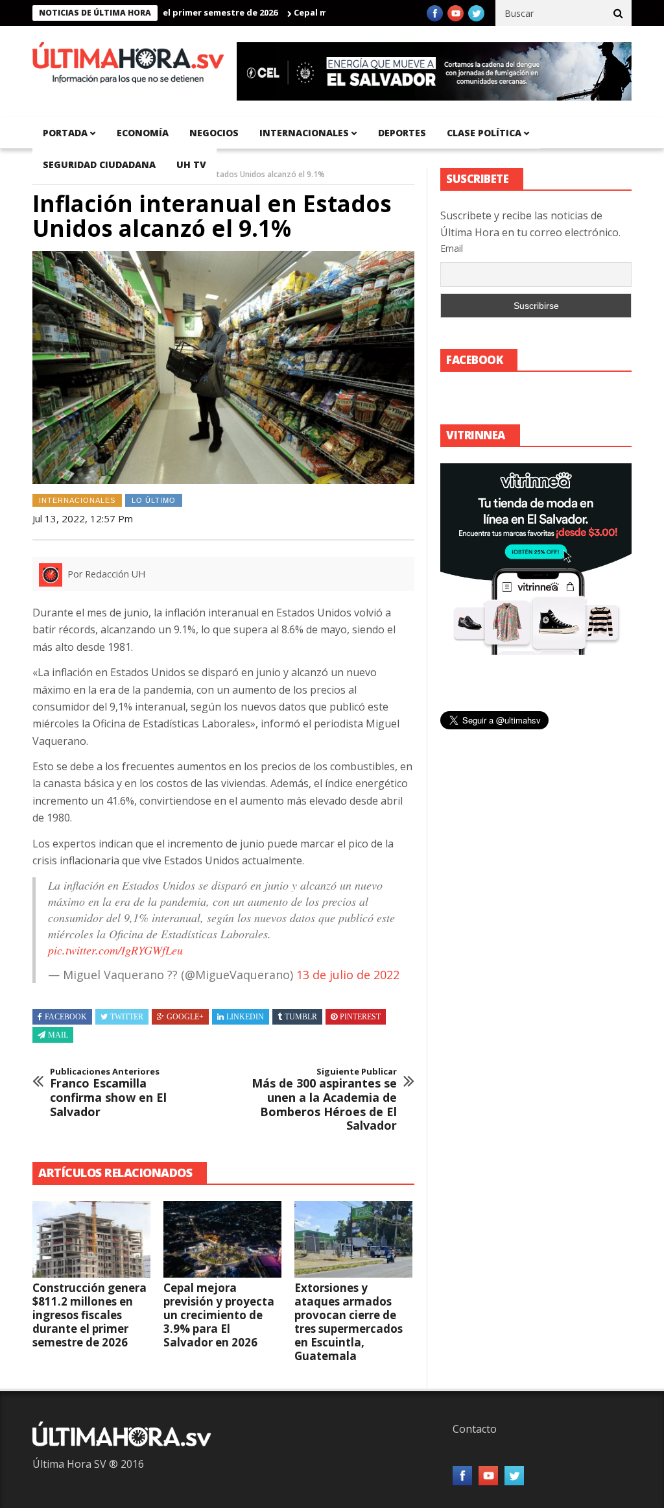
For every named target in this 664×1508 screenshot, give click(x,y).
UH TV (191, 164)
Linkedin (245, 1016)
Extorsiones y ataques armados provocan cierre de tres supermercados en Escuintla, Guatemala (348, 1321)
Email (451, 248)
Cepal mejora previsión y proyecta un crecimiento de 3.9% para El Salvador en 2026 (218, 1315)
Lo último (154, 500)
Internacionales (304, 133)
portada (65, 133)
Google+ (185, 1016)
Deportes (402, 133)
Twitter (126, 1016)
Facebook (66, 1016)
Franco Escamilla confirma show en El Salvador (108, 1093)
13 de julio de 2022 (347, 974)
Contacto (475, 1429)
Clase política (484, 133)
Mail (58, 1035)
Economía (143, 133)
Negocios (214, 133)
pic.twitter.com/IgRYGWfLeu (115, 950)
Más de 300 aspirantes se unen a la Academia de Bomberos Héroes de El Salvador (324, 1100)
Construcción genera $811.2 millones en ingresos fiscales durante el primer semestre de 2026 (89, 1315)
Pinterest (360, 1016)
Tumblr (301, 1016)
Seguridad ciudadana (99, 164)
